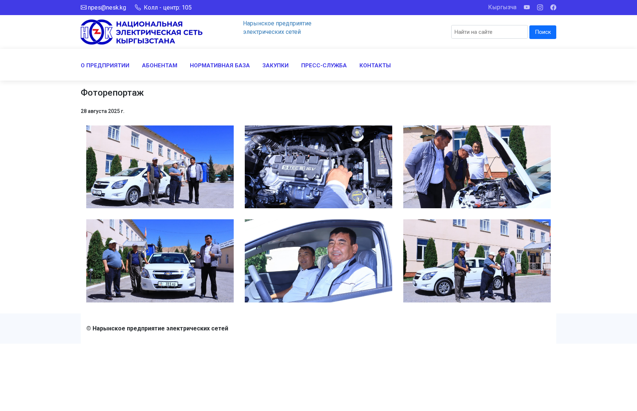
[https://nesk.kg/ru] (141, 31)
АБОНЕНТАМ (159, 65)
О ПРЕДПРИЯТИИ (105, 65)
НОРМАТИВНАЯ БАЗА (220, 65)
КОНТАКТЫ (375, 65)
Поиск (543, 32)
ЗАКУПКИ (275, 65)
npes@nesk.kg (107, 7)
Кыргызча (502, 7)
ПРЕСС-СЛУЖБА (324, 65)
